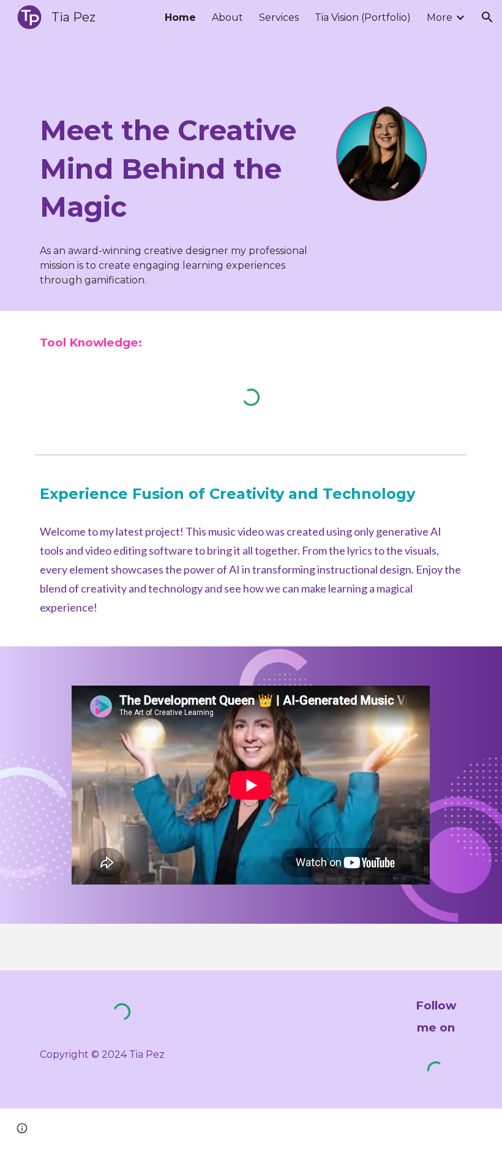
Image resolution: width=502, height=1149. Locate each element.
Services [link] (279, 17)
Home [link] (180, 17)
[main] (177, 169)
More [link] (439, 17)
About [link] (227, 17)
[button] (487, 17)
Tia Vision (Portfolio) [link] (363, 17)
